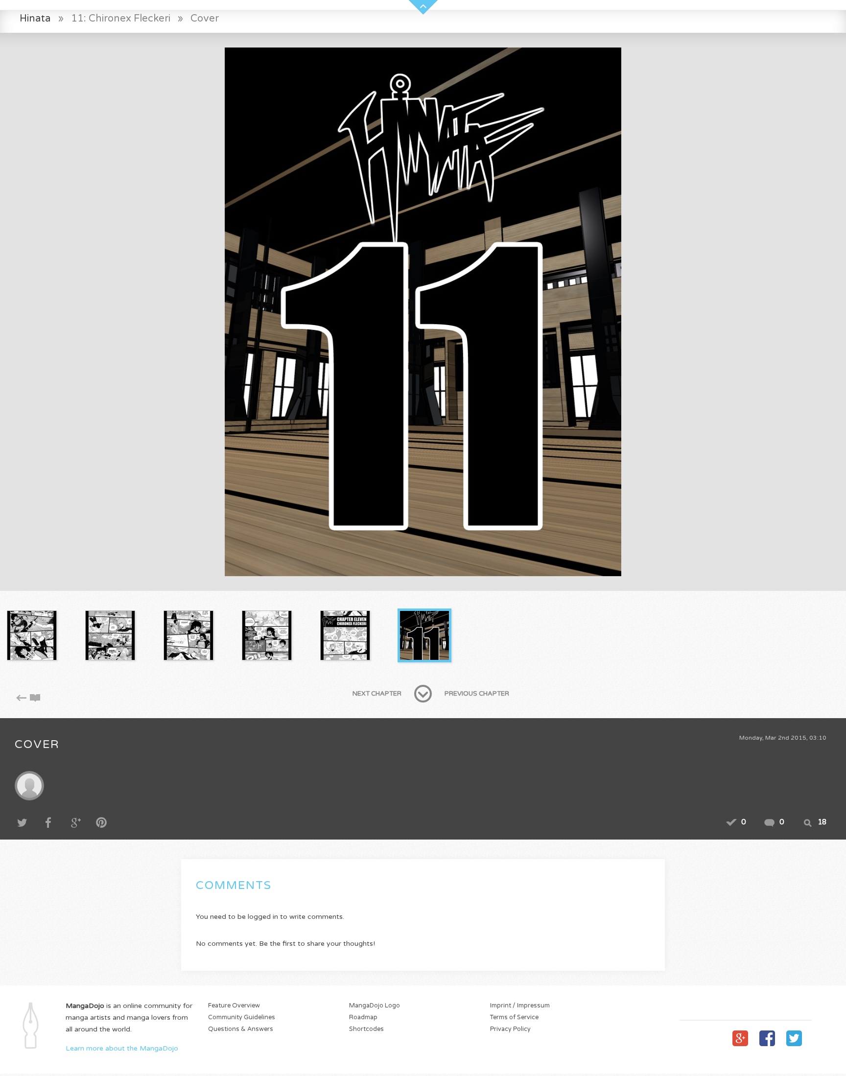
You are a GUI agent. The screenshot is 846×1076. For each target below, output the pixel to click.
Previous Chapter (477, 694)
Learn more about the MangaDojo (122, 1048)
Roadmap (363, 1017)
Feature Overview (234, 1005)
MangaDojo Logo (374, 1005)
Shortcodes (366, 1029)
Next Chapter (376, 694)
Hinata (35, 18)
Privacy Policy (510, 1029)
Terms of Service (514, 1017)
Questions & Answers (240, 1029)
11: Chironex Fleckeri (120, 18)
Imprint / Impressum (520, 1005)
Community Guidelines (241, 1017)
